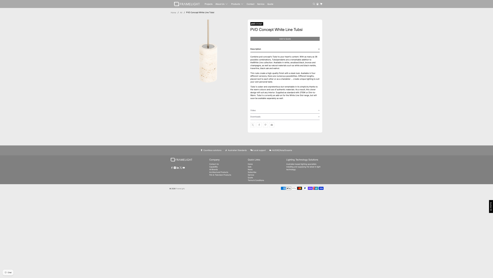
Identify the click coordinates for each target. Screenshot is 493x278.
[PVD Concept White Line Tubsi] (208, 57)
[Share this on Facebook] (259, 125)
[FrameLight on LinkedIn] (178, 168)
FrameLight (180, 189)
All (181, 13)
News (250, 169)
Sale (249, 167)
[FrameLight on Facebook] (172, 168)
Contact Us (214, 164)
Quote (270, 4)
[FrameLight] (187, 4)
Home (173, 13)
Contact (250, 4)
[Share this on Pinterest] (265, 125)
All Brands (213, 169)
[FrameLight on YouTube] (184, 168)
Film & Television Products (220, 175)
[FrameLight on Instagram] (175, 168)
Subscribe (252, 172)
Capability (213, 167)
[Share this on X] (252, 125)
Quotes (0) (491, 206)
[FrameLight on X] (181, 168)
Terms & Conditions (256, 180)
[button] (285, 49)
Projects (209, 4)
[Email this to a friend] (271, 125)
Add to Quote (285, 39)
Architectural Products (218, 172)
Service (260, 4)
